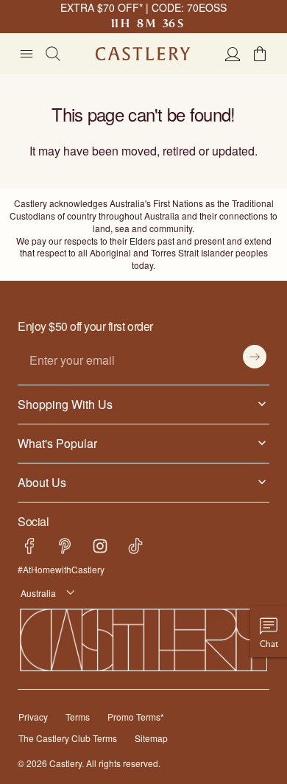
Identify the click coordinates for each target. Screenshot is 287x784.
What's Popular (54, 430)
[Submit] (254, 344)
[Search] (53, 54)
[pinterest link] (65, 534)
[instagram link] (100, 534)
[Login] (232, 54)
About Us (41, 469)
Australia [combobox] (36, 580)
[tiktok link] (135, 534)
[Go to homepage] (143, 53)
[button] (259, 53)
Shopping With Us (62, 391)
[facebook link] (29, 534)
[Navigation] (26, 54)
